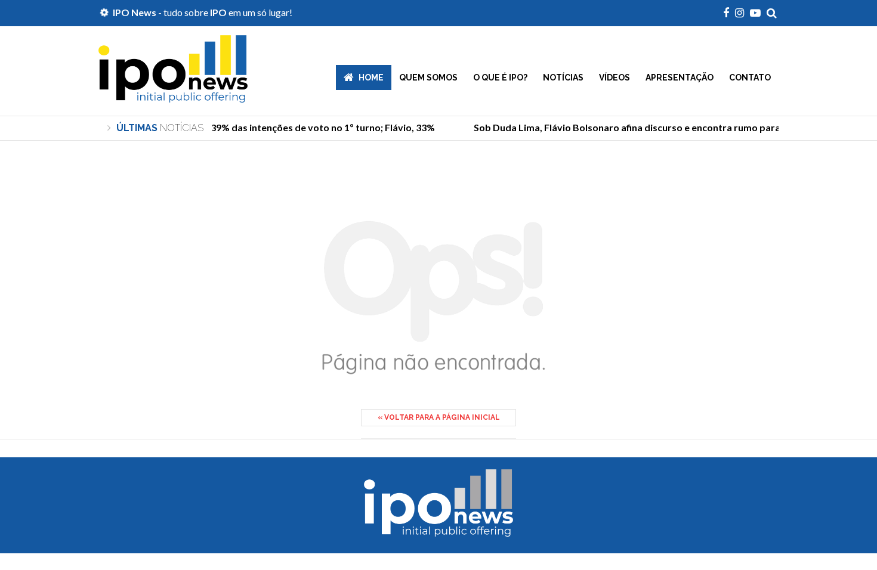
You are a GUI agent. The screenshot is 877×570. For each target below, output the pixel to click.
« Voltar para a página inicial (439, 417)
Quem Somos (428, 77)
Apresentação (680, 77)
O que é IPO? (500, 77)
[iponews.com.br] (173, 93)
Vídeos (614, 77)
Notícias (563, 77)
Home (371, 77)
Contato (750, 77)
